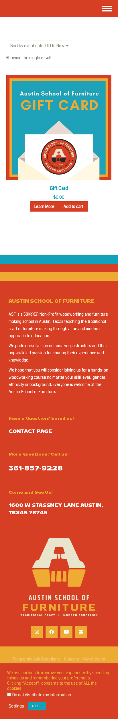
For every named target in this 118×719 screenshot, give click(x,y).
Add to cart (73, 206)
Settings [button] (16, 706)
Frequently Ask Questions (36, 659)
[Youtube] (66, 632)
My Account (94, 659)
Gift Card (59, 188)
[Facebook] (52, 632)
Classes (71, 659)
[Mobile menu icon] (107, 9)
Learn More (44, 206)
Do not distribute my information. (42, 695)
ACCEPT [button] (37, 706)
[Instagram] (37, 632)
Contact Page (30, 431)
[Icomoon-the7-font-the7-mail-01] (81, 632)
